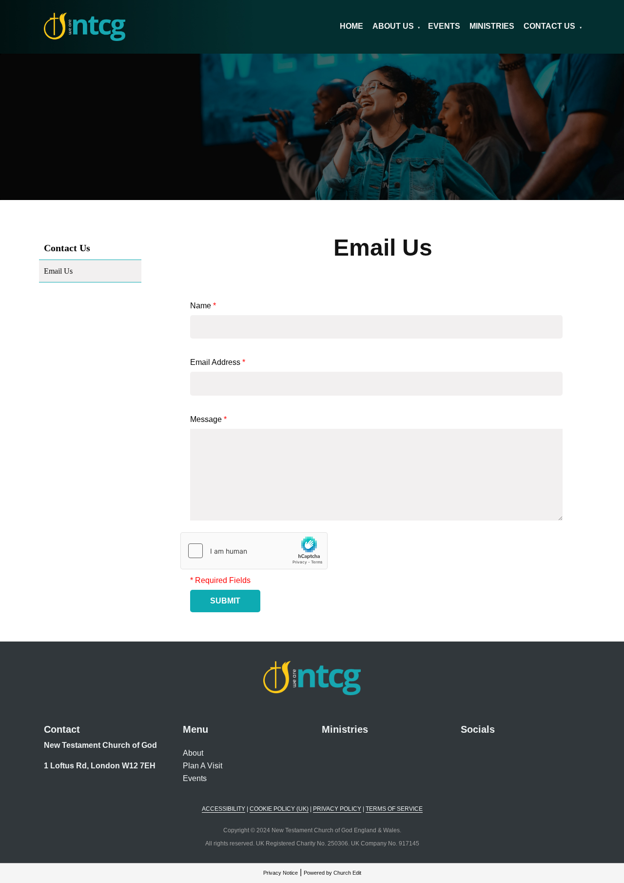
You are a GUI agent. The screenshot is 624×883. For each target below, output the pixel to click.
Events (444, 26)
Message (208, 419)
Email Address (217, 362)
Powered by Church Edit (332, 873)
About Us (393, 26)
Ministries (491, 26)
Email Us (58, 271)
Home (351, 26)
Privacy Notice (280, 873)
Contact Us (549, 26)
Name (203, 305)
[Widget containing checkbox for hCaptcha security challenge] (254, 550)
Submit (225, 601)
